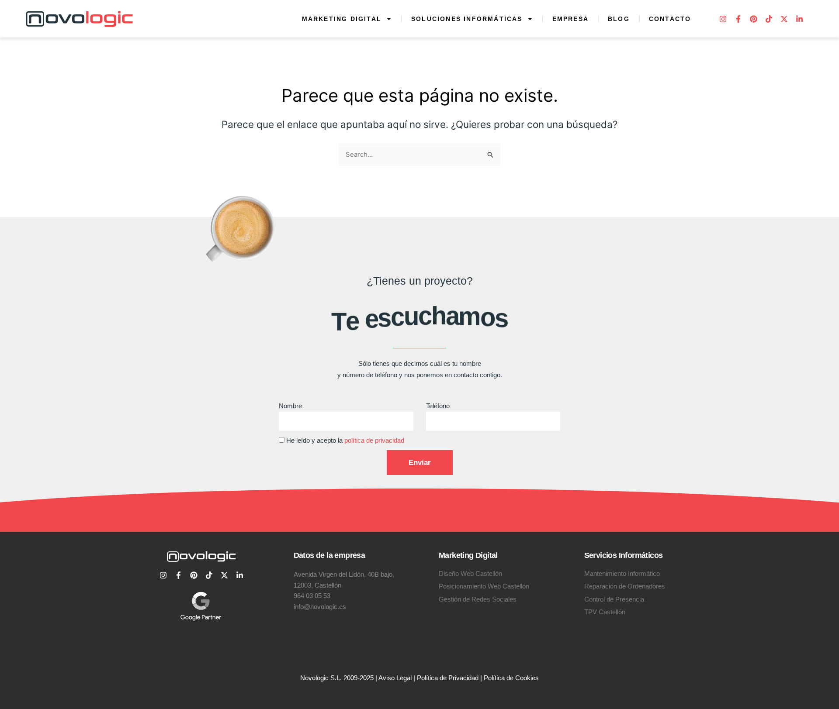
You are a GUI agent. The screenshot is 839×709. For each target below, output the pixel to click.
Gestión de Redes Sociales (478, 599)
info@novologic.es (320, 606)
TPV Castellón (604, 612)
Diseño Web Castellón (470, 573)
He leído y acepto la (345, 440)
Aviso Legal (395, 677)
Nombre (290, 406)
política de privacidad (374, 440)
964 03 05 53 (312, 595)
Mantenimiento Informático (622, 573)
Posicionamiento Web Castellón (484, 586)
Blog (619, 18)
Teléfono (438, 406)
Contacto (670, 18)
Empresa (570, 18)
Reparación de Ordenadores (624, 586)
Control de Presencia (614, 599)
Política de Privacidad (447, 677)
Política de (499, 677)
